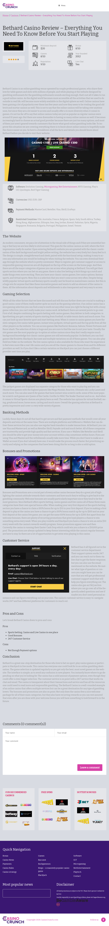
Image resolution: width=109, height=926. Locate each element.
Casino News (8, 860)
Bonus (5, 856)
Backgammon (44, 864)
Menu (63, 5)
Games (41, 856)
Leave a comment (90, 767)
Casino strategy (9, 872)
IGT (75, 860)
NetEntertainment (82, 868)
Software (78, 856)
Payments (7, 864)
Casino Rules (8, 868)
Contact (77, 876)
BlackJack (42, 875)
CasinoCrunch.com (49, 920)
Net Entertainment (68, 186)
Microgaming (51, 186)
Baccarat (42, 860)
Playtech (77, 872)
